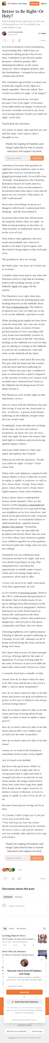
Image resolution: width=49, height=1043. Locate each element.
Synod (5, 176)
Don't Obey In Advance (14, 951)
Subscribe (34, 3)
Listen (43, 33)
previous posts (29, 592)
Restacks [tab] (18, 897)
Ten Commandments (17, 307)
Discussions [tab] (21, 928)
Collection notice (25, 1025)
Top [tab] (5, 928)
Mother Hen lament (12, 526)
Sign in (43, 3)
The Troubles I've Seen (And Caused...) (18, 939)
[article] (24, 940)
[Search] (44, 928)
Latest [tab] (11, 928)
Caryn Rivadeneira (15, 32)
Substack (12, 1037)
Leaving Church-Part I (14, 935)
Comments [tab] (8, 897)
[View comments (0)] (13, 40)
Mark (14, 286)
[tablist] (13, 896)
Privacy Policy (29, 1012)
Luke (25, 286)
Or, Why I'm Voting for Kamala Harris (18, 954)
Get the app (37, 1031)
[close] (42, 960)
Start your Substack (18, 1031)
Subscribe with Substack (26, 1001)
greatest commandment (31, 504)
